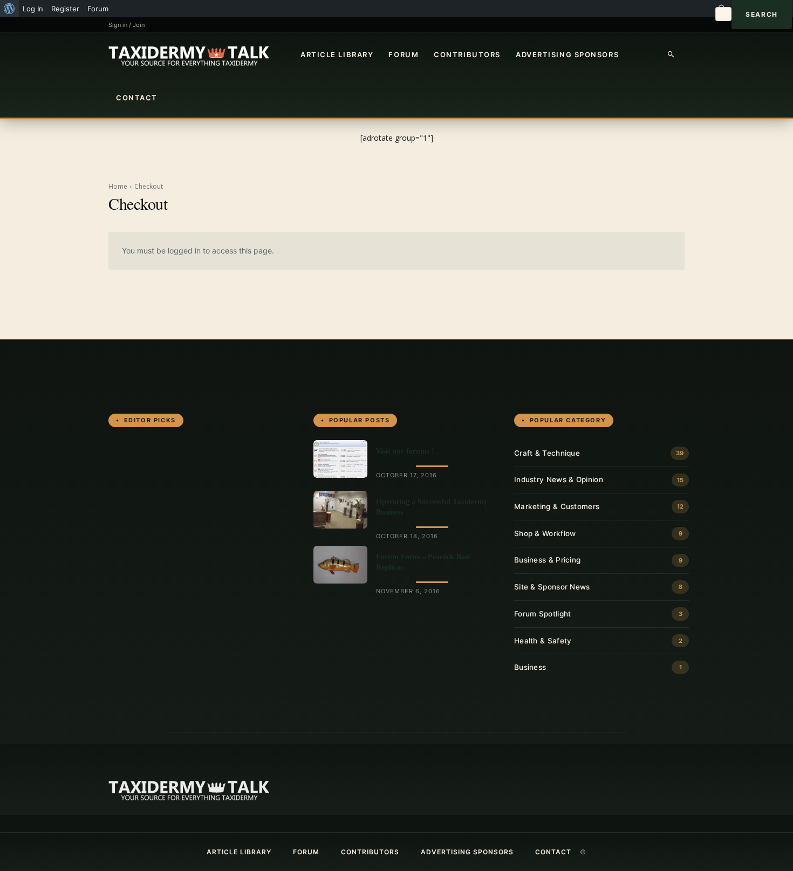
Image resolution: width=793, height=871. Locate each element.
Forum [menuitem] (97, 8)
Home (117, 186)
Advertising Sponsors (567, 54)
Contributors (467, 54)
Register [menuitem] (65, 8)
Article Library (336, 54)
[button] (672, 54)
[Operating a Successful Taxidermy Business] (340, 510)
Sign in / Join (126, 25)
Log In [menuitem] (33, 8)
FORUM (403, 54)
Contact (137, 97)
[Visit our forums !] (340, 459)
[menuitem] (9, 8)
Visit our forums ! (405, 451)
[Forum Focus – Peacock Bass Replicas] (340, 565)
